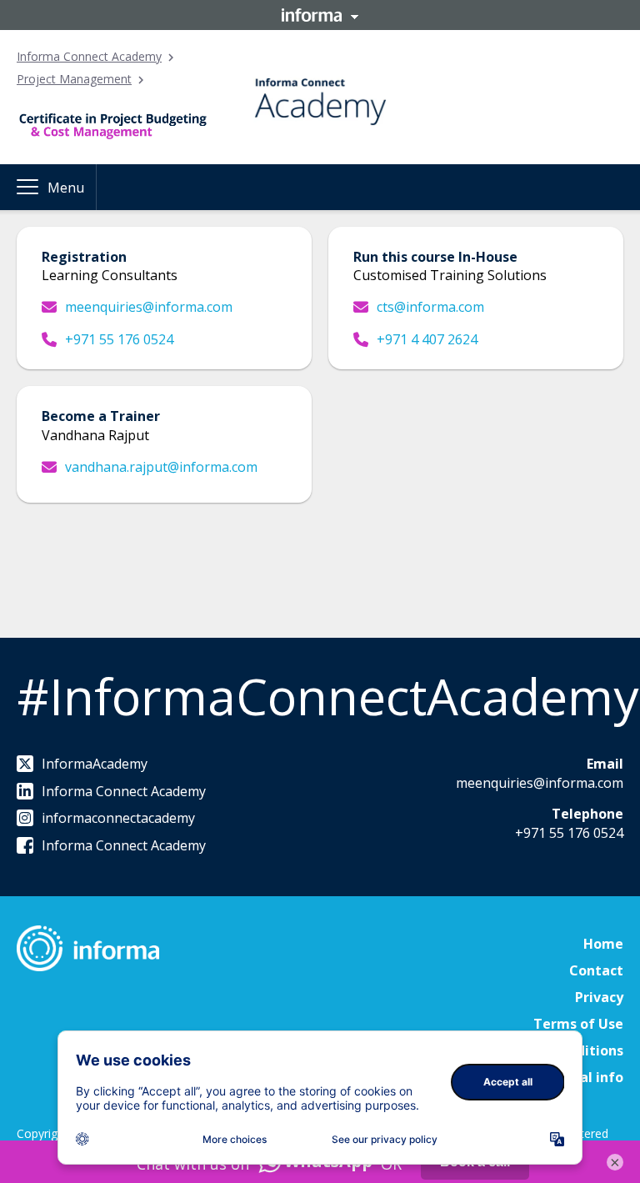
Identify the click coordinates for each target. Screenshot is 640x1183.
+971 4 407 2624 (427, 339)
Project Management (74, 79)
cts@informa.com (430, 307)
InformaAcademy (95, 763)
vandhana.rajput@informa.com (161, 467)
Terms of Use (578, 1024)
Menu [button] (66, 187)
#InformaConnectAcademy (327, 696)
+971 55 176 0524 (119, 339)
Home (603, 944)
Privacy (599, 997)
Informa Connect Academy (89, 56)
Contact (596, 970)
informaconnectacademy (118, 818)
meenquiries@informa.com (148, 307)
